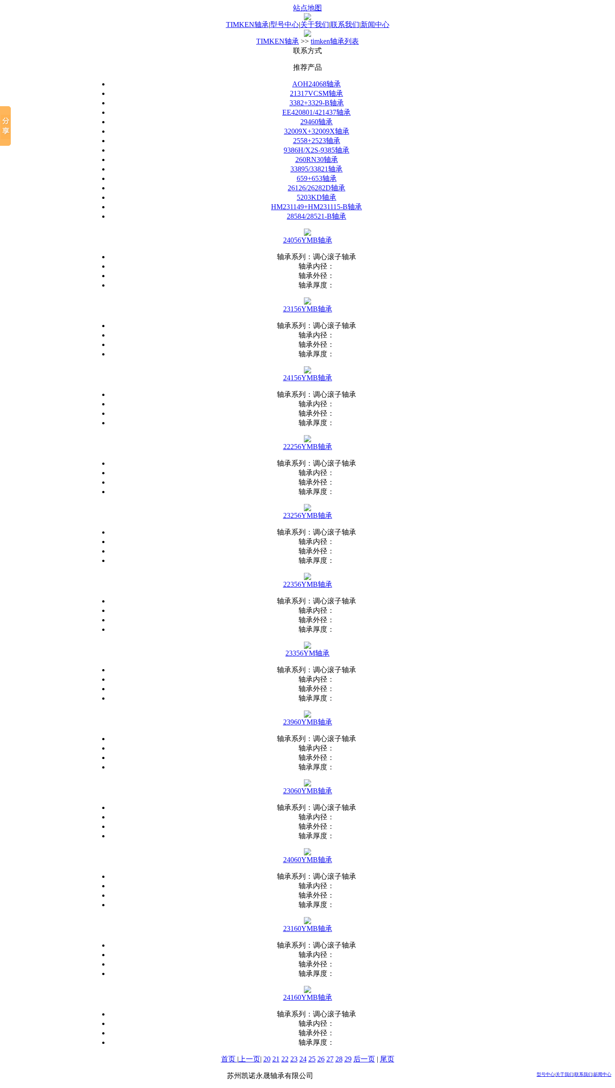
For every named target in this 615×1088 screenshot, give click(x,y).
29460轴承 (316, 122)
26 (321, 1059)
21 (276, 1059)
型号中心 (284, 24)
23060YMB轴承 (307, 791)
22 (285, 1059)
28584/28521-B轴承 (316, 216)
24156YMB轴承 (307, 378)
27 (330, 1059)
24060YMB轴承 (307, 859)
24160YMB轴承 (307, 997)
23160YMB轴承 (307, 928)
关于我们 (314, 24)
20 (267, 1059)
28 (339, 1059)
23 (294, 1059)
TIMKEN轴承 (247, 24)
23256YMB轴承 (307, 515)
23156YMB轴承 (307, 309)
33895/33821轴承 (316, 169)
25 (312, 1059)
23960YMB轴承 (307, 722)
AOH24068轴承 (316, 84)
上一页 (249, 1059)
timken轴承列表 (335, 41)
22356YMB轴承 (307, 584)
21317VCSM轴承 (316, 93)
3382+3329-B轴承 (316, 103)
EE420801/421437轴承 (316, 112)
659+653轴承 (317, 178)
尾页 (387, 1059)
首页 (229, 1059)
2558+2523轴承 (316, 140)
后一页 (364, 1059)
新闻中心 (375, 24)
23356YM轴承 (307, 653)
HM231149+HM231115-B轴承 (316, 207)
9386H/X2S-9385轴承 (316, 150)
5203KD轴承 (316, 197)
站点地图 (307, 8)
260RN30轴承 (316, 159)
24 (303, 1059)
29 (348, 1059)
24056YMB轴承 (307, 240)
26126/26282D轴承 (316, 188)
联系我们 (344, 24)
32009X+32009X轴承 (316, 131)
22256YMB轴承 (307, 446)
